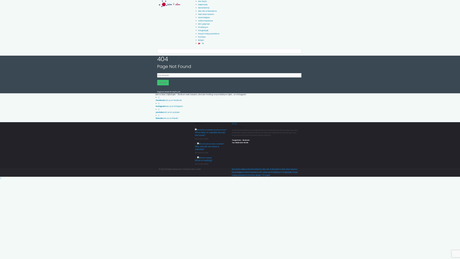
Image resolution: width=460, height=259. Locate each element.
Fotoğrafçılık (203, 30)
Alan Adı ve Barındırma (207, 11)
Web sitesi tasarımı (206, 14)
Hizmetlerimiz (203, 8)
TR (263, 175)
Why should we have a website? (207, 148)
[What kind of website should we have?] (211, 130)
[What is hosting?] (204, 157)
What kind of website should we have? (210, 134)
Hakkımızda (202, 4)
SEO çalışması (204, 24)
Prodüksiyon (203, 27)
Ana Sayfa (202, 1)
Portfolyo (202, 37)
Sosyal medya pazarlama (208, 33)
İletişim (201, 40)
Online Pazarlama (205, 21)
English (267, 175)
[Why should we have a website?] (210, 144)
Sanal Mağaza (204, 17)
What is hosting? (203, 160)
